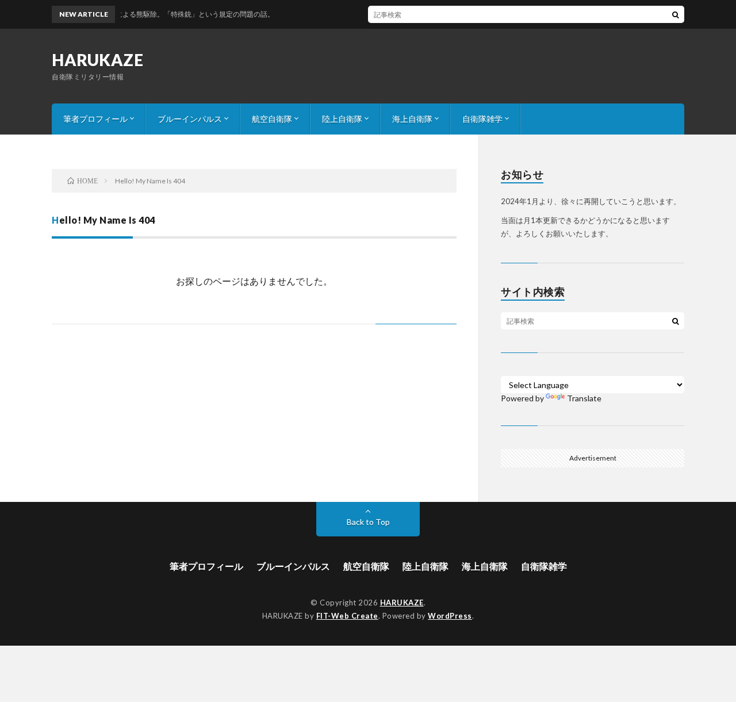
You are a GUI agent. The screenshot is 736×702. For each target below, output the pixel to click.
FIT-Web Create (347, 615)
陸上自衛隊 (342, 119)
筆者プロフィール (95, 119)
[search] (675, 14)
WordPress (450, 615)
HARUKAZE (97, 60)
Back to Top (368, 522)
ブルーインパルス (190, 119)
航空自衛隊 (272, 119)
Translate (584, 398)
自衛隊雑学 (482, 119)
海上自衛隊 (412, 119)
